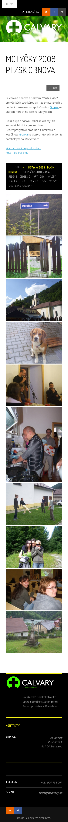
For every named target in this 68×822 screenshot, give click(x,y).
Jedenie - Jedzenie (19, 176)
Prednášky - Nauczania (36, 172)
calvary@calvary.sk (50, 793)
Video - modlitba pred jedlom (23, 148)
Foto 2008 (14, 166)
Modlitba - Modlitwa (34, 181)
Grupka (54, 107)
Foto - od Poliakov (17, 152)
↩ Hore (53, 88)
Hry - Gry (38, 176)
